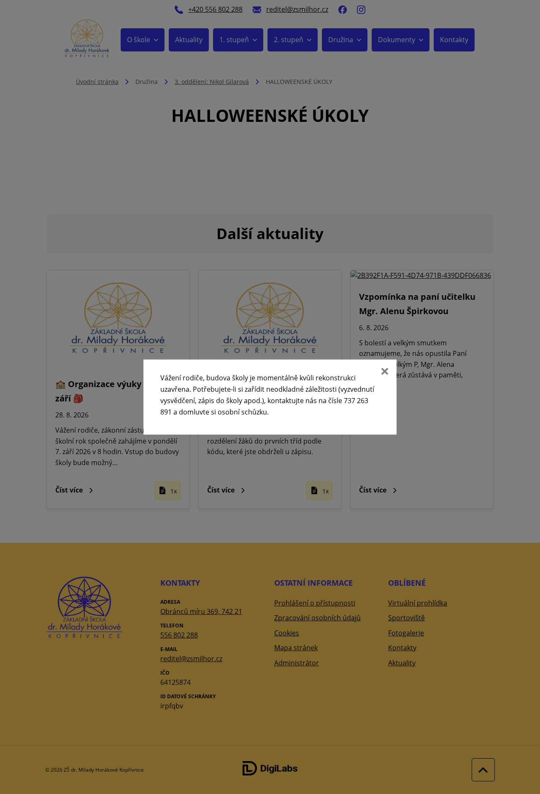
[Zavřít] (383, 371)
